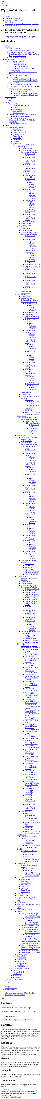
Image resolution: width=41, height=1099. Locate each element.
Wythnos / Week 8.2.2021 (34, 425)
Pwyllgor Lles (17, 975)
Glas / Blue (24, 881)
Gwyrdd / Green (26, 883)
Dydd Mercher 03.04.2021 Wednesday (32, 675)
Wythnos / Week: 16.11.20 (30, 363)
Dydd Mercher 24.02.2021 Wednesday (32, 693)
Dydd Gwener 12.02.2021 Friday (30, 718)
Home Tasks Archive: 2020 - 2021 (23, 123)
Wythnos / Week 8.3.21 (32, 589)
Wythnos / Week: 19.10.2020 (30, 618)
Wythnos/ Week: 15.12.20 (30, 374)
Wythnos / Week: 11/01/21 (30, 158)
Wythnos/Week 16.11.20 (32, 264)
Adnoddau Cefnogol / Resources (32, 556)
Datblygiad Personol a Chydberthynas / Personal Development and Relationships (26, 94)
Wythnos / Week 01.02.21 (30, 285)
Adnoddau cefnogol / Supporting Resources (32, 206)
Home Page (4, 5)
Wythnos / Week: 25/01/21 (30, 165)
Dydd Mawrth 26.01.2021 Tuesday (31, 743)
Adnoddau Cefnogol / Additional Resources (32, 530)
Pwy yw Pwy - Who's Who (17, 56)
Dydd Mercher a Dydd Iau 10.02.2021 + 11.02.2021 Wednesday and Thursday (32, 712)
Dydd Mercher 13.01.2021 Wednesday (32, 782)
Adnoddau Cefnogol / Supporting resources (32, 459)
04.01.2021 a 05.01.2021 (29, 793)
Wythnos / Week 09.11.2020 (30, 261)
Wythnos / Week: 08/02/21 (30, 172)
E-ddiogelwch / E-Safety (20, 91)
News (10, 100)
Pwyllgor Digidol (18, 972)
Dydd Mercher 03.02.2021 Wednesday (32, 728)
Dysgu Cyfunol (25, 811)
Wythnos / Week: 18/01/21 (30, 162)
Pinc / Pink (24, 884)
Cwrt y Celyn (17, 138)
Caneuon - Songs (14, 977)
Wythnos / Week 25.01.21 (30, 281)
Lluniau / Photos (26, 229)
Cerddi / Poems (21, 902)
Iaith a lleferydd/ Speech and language (25, 79)
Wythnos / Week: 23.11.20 (30, 367)
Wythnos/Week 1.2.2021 (33, 429)
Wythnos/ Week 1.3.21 (32, 590)
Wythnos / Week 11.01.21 (30, 274)
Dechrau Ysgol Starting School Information (22, 114)
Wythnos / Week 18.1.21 (32, 599)
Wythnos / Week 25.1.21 (32, 598)
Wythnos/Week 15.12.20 (32, 268)
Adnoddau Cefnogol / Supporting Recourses (32, 256)
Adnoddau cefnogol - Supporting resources (32, 347)
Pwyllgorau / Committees (29, 437)
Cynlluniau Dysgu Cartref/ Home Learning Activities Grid (30, 646)
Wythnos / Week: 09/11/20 (30, 212)
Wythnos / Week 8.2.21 (32, 594)
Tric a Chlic (20, 877)
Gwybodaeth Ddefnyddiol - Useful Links (22, 120)
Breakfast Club (17, 111)
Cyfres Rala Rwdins (23, 895)
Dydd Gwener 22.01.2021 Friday (30, 771)
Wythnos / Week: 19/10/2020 (30, 190)
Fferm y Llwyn (21, 416)
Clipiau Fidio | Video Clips (29, 929)
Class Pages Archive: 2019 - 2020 (23, 909)
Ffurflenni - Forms (14, 104)
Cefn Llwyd (16, 141)
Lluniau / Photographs (28, 221)
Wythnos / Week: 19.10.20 (30, 525)
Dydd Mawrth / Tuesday (32, 917)
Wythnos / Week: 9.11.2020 (30, 611)
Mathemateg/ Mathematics (29, 568)
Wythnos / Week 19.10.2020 (30, 805)
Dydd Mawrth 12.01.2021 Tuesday (31, 778)
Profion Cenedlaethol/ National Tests (28, 897)
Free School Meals (18, 113)
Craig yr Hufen (9, 22)
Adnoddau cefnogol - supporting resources (32, 357)
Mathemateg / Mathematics (25, 68)
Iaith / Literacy (29, 400)
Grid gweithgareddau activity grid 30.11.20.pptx (20, 37)
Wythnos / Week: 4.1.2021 (30, 604)
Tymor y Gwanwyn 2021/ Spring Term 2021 (32, 422)
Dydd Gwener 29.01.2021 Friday (30, 753)
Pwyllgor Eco (17, 970)
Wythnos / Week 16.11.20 (30, 541)
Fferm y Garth (17, 136)
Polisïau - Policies (14, 70)
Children (7, 17)
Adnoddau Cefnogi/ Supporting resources (32, 379)
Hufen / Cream (25, 890)
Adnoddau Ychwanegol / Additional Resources (32, 413)
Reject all (4, 1020)
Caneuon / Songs (26, 225)
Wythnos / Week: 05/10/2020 (30, 176)
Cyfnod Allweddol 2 (19, 65)
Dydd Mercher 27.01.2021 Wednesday (32, 746)
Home (7, 15)
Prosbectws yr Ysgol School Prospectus (21, 52)
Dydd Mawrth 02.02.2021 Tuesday (31, 725)
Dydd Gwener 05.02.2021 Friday (30, 736)
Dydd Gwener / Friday (32, 924)
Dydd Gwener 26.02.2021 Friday (30, 700)
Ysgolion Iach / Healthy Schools (23, 90)
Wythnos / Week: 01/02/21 (30, 169)
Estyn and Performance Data (18, 75)
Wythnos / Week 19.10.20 (30, 331)
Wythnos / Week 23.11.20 (30, 493)
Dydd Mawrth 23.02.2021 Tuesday (31, 689)
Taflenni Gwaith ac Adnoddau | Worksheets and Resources (30, 942)
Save (18, 1097)
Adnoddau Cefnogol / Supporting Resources (32, 195)
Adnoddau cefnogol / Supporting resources (32, 185)
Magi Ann (20, 893)
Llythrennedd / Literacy (24, 66)
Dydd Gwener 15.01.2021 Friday (30, 789)
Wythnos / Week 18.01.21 (30, 465)
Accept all (12, 1020)
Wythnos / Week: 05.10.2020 (34, 402)
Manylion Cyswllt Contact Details (19, 50)
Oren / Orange (25, 892)
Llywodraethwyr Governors (17, 57)
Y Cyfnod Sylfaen (18, 63)
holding (19, 908)
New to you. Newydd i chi (21, 106)
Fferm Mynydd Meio (19, 134)
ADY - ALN (13, 77)
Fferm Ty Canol (18, 131)
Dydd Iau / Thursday (31, 922)
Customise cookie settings (24, 1020)
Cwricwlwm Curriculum (16, 61)
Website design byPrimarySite (15, 995)
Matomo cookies (11, 1062)
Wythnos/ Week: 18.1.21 (32, 312)
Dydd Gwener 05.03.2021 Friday (30, 682)
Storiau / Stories (26, 223)
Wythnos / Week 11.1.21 (32, 601)
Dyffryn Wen (17, 143)
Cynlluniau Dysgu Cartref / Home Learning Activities (22, 24)
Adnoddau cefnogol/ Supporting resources (32, 336)
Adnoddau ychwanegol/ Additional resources (32, 572)
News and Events (10, 97)
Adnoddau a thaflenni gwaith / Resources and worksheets (30, 926)
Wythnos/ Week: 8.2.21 (32, 318)
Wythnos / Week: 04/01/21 (30, 154)
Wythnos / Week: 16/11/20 (30, 215)
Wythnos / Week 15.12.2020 (30, 802)
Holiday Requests (18, 109)
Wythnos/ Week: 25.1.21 (32, 314)
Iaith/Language (29, 826)
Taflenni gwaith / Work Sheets (30, 952)
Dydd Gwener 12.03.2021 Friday (30, 664)
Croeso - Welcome (14, 49)
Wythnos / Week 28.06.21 (30, 236)
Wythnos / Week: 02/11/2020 (30, 201)
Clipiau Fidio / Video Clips (29, 913)
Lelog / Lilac (25, 886)
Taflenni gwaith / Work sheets (30, 950)
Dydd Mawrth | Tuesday (32, 933)
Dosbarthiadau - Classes (12, 18)
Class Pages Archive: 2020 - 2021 (15, 20)
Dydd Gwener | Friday (32, 940)
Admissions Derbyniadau (21, 116)
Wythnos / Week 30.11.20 (30, 552)
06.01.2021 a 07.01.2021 (29, 796)
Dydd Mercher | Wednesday (30, 935)
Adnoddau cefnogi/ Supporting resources (32, 388)
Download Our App (11, 981)
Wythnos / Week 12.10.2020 (30, 809)
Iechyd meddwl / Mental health (22, 84)
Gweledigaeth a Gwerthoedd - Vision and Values (24, 54)
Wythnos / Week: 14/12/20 (30, 219)
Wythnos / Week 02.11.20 (30, 536)
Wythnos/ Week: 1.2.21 (32, 316)
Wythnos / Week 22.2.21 (32, 592)
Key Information (10, 59)
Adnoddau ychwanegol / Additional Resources (32, 860)
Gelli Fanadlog (17, 139)
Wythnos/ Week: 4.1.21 (32, 384)
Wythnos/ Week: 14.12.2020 (30, 607)
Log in (3, 3)
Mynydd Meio (21, 435)
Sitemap (7, 986)
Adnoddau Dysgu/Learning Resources (30, 815)
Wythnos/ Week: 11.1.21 (32, 303)
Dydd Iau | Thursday (31, 938)
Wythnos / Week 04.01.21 (30, 270)
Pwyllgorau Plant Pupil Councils (19, 968)
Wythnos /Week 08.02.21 (30, 288)
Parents (7, 102)
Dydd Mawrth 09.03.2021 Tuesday (31, 654)
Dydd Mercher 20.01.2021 (29, 764)
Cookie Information (11, 988)
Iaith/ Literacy (29, 565)
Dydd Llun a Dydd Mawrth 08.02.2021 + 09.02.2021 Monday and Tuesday (32, 705)
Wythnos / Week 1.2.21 (32, 596)
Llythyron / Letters (26, 148)
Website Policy (9, 989)
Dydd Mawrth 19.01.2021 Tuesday (31, 761)
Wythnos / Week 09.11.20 (30, 504)
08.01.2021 (28, 799)
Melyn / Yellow (25, 879)
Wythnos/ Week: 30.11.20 (13, 25)
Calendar (11, 98)
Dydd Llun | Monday (31, 931)
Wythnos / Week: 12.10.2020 (30, 251)
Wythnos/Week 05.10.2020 (33, 819)
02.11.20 (31, 539)
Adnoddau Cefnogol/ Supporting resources (32, 308)
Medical (15, 107)
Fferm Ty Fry (17, 129)
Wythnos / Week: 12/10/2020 (30, 179)
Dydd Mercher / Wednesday (30, 919)
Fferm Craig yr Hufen (19, 132)
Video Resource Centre (16, 979)
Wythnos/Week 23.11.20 (32, 266)
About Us (8, 47)
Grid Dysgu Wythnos (31, 574)
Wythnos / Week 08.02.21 (30, 447)
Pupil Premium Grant (19, 118)
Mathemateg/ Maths (31, 639)
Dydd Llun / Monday (31, 915)
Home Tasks (13, 122)
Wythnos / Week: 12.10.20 (34, 406)
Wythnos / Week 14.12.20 (30, 490)
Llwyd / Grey (25, 888)
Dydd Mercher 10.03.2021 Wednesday (32, 657)
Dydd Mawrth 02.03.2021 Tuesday (31, 671)
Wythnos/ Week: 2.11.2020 (30, 614)
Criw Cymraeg (17, 974)
